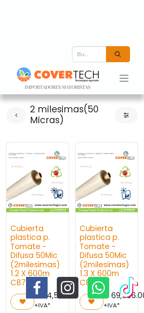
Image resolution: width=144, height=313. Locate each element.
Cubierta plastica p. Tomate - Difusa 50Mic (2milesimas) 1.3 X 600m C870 (104, 255)
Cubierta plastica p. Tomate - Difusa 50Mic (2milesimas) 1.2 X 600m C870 (35, 255)
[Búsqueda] (118, 54)
